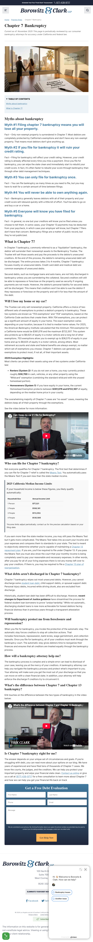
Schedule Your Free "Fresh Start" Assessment (46, 2)
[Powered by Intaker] (73, 937)
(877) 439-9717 (24, 776)
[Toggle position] (81, 869)
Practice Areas (16, 20)
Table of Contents (19, 99)
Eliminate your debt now (46, 892)
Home (7, 20)
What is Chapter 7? (14, 108)
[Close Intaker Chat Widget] (85, 869)
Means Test (55, 472)
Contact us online (70, 773)
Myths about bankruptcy (16, 103)
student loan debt (30, 583)
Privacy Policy (33, 914)
